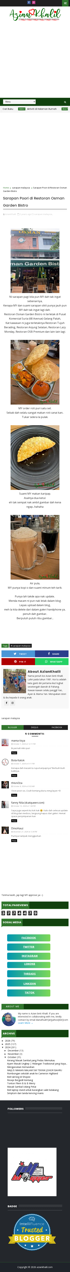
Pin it (22, 661)
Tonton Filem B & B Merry (21, 1083)
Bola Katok (18, 760)
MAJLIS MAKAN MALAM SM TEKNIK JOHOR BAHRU (34, 1070)
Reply (14, 753)
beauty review (57, 109)
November (14, 1053)
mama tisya (18, 740)
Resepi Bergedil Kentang (20, 1080)
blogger (12, 727)
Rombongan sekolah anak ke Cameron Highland (32, 1073)
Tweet (23, 654)
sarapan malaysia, (43, 214)
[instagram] (33, 2)
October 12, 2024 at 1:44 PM (24, 806)
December (13, 1050)
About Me (12, 1006)
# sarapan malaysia (20, 645)
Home (6, 187)
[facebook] (29, 2)
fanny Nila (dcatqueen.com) (27, 802)
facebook (57, 727)
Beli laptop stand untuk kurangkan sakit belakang (33, 1089)
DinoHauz (17, 828)
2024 (8, 1047)
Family (10, 109)
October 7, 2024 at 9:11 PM (24, 763)
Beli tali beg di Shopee (18, 1076)
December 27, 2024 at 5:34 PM (25, 831)
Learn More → (25, 1022)
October (12, 1057)
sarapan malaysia (21, 187)
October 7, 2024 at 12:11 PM (24, 744)
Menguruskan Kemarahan (20, 1067)
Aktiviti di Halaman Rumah (30, 109)
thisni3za (16, 783)
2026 (8, 1040)
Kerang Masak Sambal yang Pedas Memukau (31, 1060)
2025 (8, 1044)
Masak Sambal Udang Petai (21, 1086)
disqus (34, 727)
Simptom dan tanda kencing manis (25, 1093)
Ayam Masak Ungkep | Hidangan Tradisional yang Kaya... (37, 1063)
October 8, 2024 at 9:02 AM (24, 786)
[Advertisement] (35, 61)
